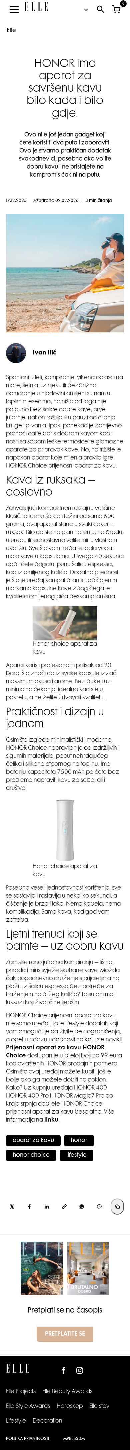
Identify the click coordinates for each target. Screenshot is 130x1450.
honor (79, 1140)
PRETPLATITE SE (65, 1334)
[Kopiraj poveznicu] (117, 1207)
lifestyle (76, 1155)
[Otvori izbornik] (14, 9)
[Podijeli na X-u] (12, 1207)
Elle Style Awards (28, 1406)
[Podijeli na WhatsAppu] (82, 1207)
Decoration (47, 1421)
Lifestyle (16, 1421)
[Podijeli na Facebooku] (29, 1207)
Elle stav (99, 1406)
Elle (11, 30)
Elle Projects (21, 1391)
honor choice (31, 1155)
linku (51, 1120)
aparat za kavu (33, 1140)
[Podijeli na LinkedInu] (47, 1207)
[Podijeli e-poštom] (64, 1207)
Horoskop (70, 1406)
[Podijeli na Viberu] (99, 1207)
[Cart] (116, 9)
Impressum (73, 1439)
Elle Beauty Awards (67, 1391)
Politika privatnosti (27, 1439)
